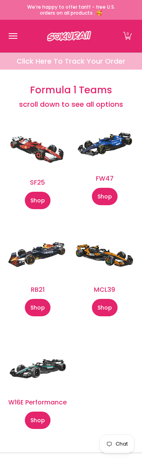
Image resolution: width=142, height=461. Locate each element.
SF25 (37, 182)
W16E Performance (37, 402)
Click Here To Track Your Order (71, 61)
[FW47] (104, 145)
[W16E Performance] (37, 365)
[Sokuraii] (69, 36)
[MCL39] (104, 256)
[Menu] (12, 36)
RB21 (38, 289)
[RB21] (37, 255)
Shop (37, 200)
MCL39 (104, 289)
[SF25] (37, 147)
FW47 (105, 178)
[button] (127, 36)
